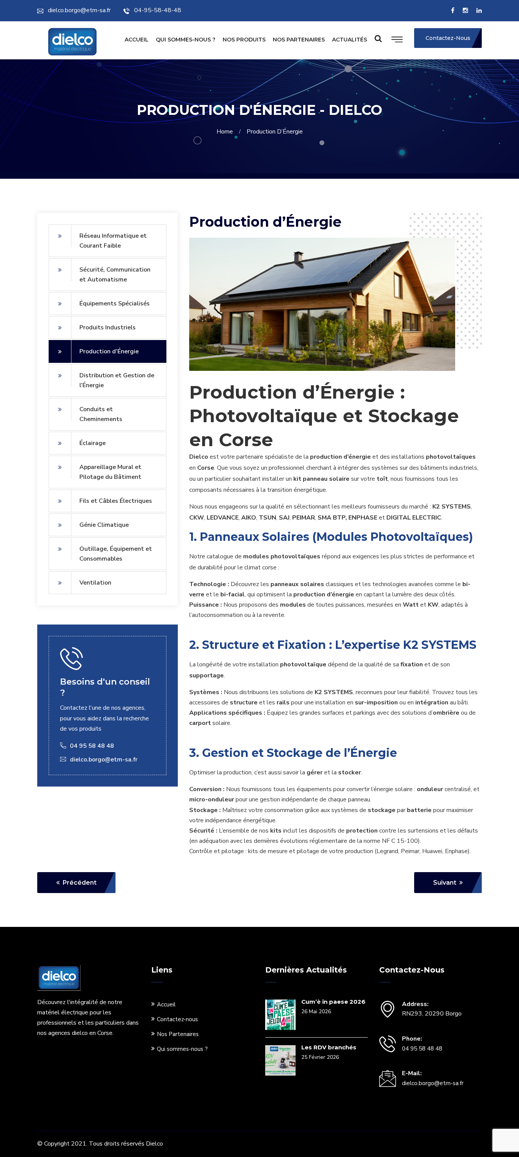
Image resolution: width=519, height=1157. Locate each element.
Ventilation (95, 582)
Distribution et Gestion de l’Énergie (116, 380)
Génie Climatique (104, 525)
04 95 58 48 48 (422, 1048)
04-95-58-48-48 (157, 10)
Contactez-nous (177, 1019)
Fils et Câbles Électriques (115, 501)
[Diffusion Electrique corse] (72, 43)
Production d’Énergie (109, 351)
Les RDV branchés (328, 1047)
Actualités (349, 39)
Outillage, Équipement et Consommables (115, 554)
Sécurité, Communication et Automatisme (114, 274)
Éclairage (92, 443)
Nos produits (244, 39)
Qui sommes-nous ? (185, 39)
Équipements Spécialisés (114, 303)
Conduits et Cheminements (100, 414)
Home (226, 131)
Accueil (137, 39)
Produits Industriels (107, 327)
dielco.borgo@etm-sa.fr (79, 10)
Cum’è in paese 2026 (333, 1001)
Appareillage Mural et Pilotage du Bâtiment (110, 472)
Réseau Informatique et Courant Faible (113, 241)
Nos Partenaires (299, 39)
